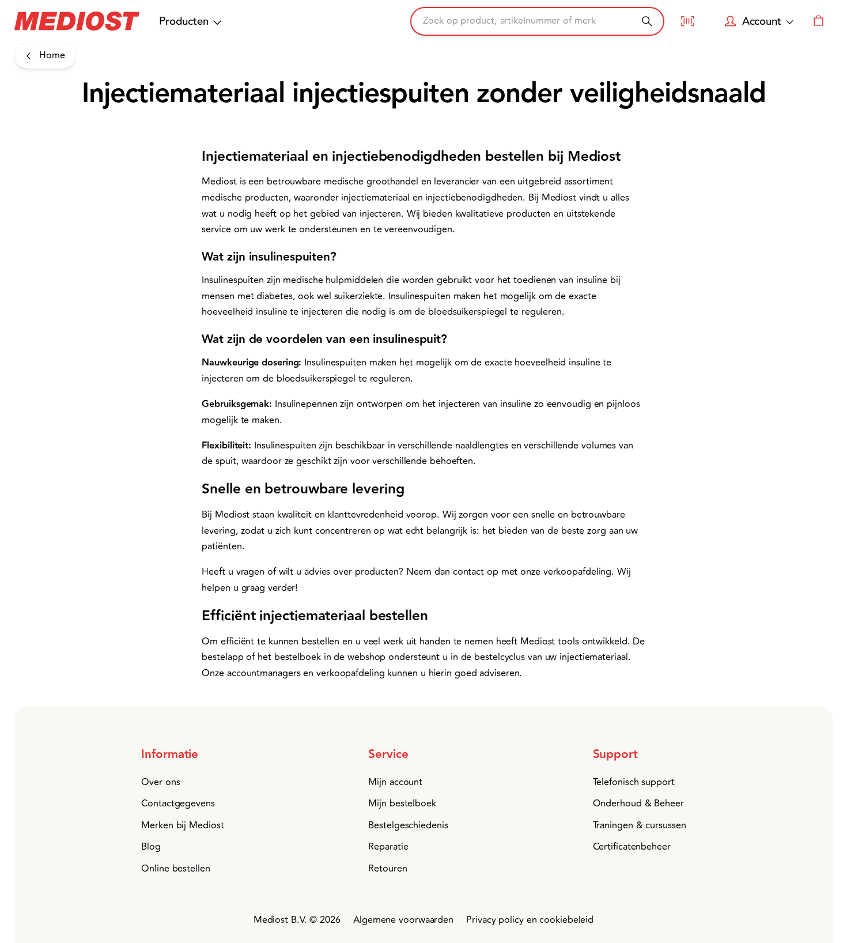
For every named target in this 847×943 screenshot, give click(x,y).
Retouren (387, 868)
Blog (151, 846)
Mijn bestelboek (402, 803)
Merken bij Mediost (182, 825)
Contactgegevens (178, 803)
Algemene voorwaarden (403, 919)
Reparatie (388, 846)
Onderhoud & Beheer (638, 803)
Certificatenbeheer (632, 846)
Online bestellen (175, 868)
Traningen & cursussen (639, 825)
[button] (192, 754)
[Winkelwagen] (818, 21)
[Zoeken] (646, 21)
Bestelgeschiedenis (408, 825)
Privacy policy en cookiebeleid (529, 919)
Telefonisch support (634, 782)
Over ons (160, 782)
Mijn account (395, 782)
